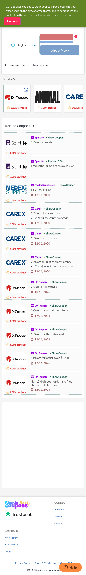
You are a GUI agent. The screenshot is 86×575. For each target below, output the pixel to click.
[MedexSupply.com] (16, 190)
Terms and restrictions (57, 42)
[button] (58, 39)
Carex (38, 208)
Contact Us (60, 523)
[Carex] (16, 213)
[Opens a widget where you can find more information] (70, 568)
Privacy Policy (22, 563)
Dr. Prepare (41, 281)
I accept (12, 21)
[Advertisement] (43, 445)
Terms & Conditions (45, 563)
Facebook (59, 509)
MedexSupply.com (45, 184)
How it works (12, 544)
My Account (11, 537)
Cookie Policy (67, 15)
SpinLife (39, 137)
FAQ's (8, 551)
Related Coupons (19, 126)
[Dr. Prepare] (16, 287)
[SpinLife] (16, 142)
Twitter (58, 516)
